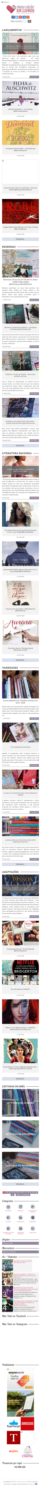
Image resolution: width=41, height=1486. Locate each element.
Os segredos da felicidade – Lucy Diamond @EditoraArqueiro (20, 149)
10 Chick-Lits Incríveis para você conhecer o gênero (20, 794)
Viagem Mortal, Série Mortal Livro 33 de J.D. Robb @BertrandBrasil (20, 228)
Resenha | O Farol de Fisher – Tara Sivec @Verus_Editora (20, 375)
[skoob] (24, 17)
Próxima (25, 1194)
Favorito (8, 1221)
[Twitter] (16, 17)
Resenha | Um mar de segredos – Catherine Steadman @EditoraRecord (20, 328)
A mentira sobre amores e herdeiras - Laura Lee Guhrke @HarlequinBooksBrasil (20, 189)
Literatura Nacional (20, 1233)
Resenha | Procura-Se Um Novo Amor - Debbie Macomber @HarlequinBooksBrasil (20, 281)
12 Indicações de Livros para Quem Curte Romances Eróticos (20, 841)
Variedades (32, 1232)
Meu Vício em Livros (20, 1482)
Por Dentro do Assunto (33, 1211)
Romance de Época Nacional (8, 1233)
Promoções (33, 1221)
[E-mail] (27, 17)
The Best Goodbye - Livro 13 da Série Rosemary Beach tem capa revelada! (25, 1276)
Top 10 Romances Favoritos (20, 747)
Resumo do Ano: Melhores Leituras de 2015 (23, 1261)
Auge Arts (32, 1484)
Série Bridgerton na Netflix (20, 989)
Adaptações (20, 1221)
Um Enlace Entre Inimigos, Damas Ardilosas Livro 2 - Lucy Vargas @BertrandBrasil (20, 531)
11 (12, 1194)
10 (36, 1192)
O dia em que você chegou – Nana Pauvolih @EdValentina (20, 610)
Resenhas (21, 1210)
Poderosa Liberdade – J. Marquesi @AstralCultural (20, 470)
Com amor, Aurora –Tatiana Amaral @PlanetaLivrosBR (20, 649)
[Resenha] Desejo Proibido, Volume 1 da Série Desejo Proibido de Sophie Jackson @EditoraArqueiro (26, 1303)
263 (18, 1194)
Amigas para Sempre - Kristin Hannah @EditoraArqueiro (20, 950)
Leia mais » (34, 77)
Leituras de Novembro (20, 1165)
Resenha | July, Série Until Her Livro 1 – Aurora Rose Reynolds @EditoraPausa (20, 422)
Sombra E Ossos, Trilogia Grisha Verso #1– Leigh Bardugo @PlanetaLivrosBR (20, 889)
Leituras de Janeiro (20, 1102)
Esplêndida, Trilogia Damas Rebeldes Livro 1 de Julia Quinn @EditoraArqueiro (20, 47)
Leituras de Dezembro (20, 1134)
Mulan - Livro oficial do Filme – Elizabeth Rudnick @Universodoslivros (20, 1028)
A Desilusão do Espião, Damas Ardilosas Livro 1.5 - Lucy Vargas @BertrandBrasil (20, 570)
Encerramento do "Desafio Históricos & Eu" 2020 (20, 701)
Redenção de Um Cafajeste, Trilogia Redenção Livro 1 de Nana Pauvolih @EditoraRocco (26, 1289)
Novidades (8, 1210)
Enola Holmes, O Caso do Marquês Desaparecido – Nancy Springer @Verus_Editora (20, 1068)
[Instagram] (20, 17)
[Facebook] (13, 17)
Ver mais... (20, 239)
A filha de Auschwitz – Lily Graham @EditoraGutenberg (20, 110)
